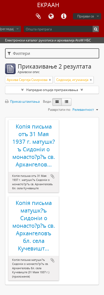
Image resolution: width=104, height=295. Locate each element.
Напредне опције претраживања (52, 90)
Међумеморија (38, 16)
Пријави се (85, 16)
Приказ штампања (24, 101)
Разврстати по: (59, 109)
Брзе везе (63, 16)
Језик (51, 16)
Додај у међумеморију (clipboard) (52, 176)
